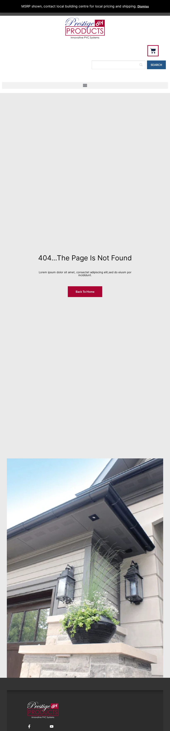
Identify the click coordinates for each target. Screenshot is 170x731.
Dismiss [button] (143, 6)
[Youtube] (51, 726)
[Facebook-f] (29, 726)
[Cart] (153, 50)
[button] (85, 85)
